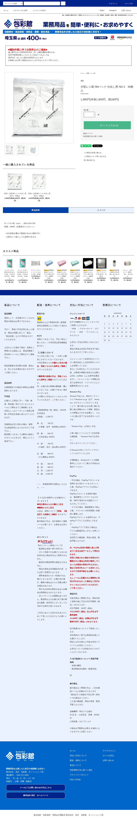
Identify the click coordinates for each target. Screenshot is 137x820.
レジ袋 (93, 73)
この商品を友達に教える (92, 153)
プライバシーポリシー (79, 775)
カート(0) (129, 4)
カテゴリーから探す (20, 10)
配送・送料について (78, 760)
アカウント (113, 4)
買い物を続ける (89, 160)
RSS (72, 780)
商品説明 (36, 210)
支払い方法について (78, 755)
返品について (88, 133)
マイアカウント (109, 751)
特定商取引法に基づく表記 (92, 136)
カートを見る (108, 755)
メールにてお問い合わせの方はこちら (36, 787)
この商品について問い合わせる (95, 156)
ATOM (78, 780)
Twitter (102, 10)
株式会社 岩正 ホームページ (35, 795)
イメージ (101, 210)
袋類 (88, 73)
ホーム (6, 10)
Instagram (112, 10)
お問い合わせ (126, 10)
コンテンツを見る (39, 10)
